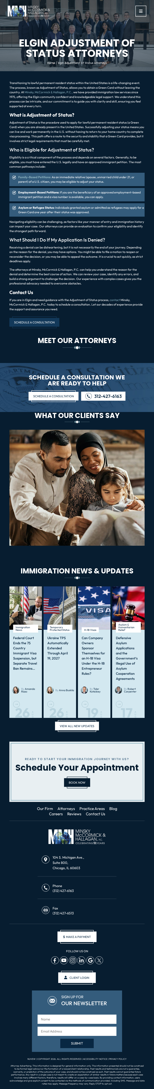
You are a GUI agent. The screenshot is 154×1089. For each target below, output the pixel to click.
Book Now (77, 782)
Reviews (74, 813)
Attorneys (66, 808)
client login (79, 978)
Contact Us (95, 813)
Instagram (72, 960)
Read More (16, 704)
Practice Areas (92, 808)
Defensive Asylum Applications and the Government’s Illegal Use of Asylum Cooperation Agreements (127, 658)
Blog (113, 808)
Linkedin (81, 960)
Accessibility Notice (95, 1059)
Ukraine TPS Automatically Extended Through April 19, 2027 (57, 648)
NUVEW (31, 1059)
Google (90, 960)
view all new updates (77, 726)
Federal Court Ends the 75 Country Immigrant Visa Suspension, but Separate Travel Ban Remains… (25, 653)
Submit (77, 1043)
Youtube (64, 960)
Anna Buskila (66, 690)
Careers (56, 813)
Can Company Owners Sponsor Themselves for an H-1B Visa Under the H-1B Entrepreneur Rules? (93, 656)
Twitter (99, 960)
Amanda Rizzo (28, 690)
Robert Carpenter (130, 690)
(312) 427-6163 (63, 891)
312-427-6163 (108, 396)
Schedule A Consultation (34, 322)
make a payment (77, 937)
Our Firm (45, 808)
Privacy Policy (118, 1059)
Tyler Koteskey (95, 690)
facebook (55, 960)
